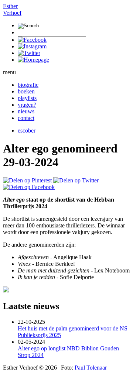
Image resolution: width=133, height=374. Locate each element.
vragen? (27, 105)
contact (26, 118)
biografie (28, 85)
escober (26, 130)
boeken (26, 91)
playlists (27, 98)
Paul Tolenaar (91, 367)
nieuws (26, 111)
